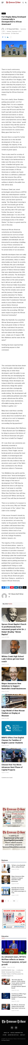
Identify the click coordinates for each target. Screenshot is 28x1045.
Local (3, 13)
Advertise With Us (13, 1034)
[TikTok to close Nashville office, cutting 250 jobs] (6, 868)
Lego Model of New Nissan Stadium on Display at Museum (13, 713)
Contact (22, 1034)
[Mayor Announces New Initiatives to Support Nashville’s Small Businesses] (14, 674)
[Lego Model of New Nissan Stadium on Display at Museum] (14, 701)
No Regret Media (5, 1040)
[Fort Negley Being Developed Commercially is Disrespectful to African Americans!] (14, 49)
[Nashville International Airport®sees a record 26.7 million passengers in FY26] (6, 891)
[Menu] (3, 2)
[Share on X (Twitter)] (5, 37)
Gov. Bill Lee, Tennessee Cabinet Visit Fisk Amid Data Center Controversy (18, 1006)
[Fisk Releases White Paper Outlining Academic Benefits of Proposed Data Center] (6, 996)
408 (14, 901)
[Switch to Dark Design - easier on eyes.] (23, 2)
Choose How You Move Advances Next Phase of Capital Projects (12, 767)
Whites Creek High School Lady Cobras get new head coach (13, 659)
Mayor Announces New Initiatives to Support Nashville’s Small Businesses (14, 686)
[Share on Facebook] (3, 37)
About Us (6, 1032)
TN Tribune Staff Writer (12, 29)
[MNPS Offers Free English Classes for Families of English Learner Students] (14, 728)
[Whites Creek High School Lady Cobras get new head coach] (14, 647)
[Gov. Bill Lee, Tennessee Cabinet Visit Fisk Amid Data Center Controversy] (6, 1007)
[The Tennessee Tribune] (13, 2)
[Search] (25, 2)
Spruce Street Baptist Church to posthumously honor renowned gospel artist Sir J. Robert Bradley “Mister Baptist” (14, 629)
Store (4, 1034)
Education (4, 953)
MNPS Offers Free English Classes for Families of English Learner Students (13, 740)
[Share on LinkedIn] (8, 37)
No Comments (6, 33)
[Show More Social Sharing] (10, 37)
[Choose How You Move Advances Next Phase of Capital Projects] (14, 755)
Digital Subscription (17, 1032)
